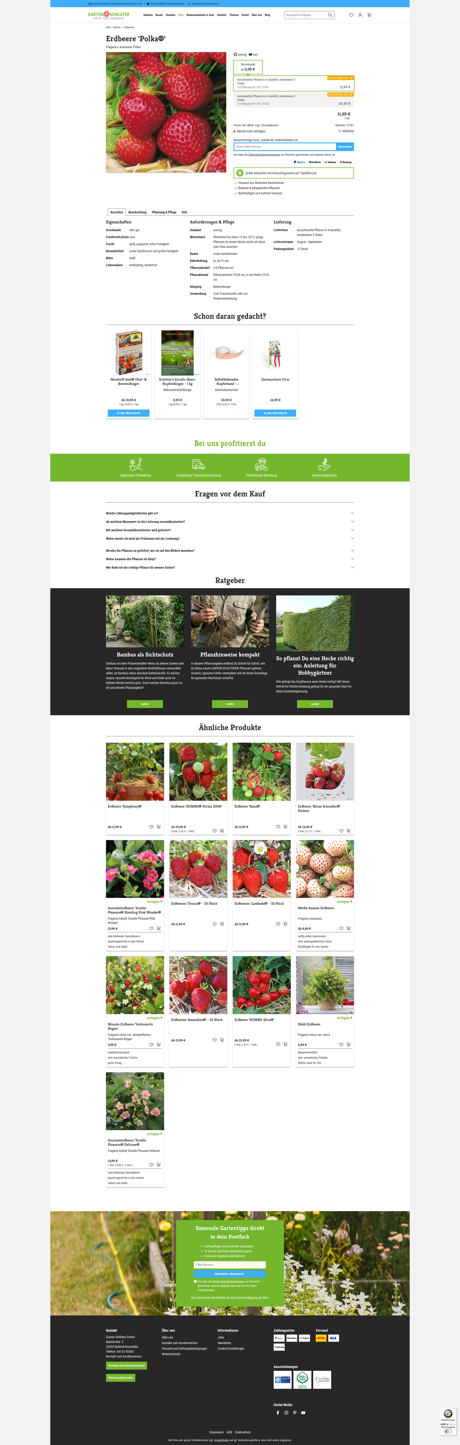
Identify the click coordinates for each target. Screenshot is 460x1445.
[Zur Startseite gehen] (108, 15)
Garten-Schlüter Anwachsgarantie (167, 3)
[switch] (448, 1431)
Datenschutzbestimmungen (264, 154)
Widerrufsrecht (171, 1354)
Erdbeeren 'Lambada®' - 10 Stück (259, 903)
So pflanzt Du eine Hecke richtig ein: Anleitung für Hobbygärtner (315, 665)
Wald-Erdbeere (309, 1024)
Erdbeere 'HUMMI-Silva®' (254, 1020)
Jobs (221, 1337)
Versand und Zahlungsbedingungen (184, 1348)
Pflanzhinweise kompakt (230, 654)
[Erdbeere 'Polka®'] (166, 112)
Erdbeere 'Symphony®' (125, 806)
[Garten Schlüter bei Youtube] (303, 1413)
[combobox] (305, 15)
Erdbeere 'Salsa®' (247, 806)
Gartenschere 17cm (275, 379)
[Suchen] (330, 15)
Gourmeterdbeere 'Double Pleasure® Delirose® (127, 1142)
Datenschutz (243, 1432)
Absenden (345, 146)
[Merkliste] (151, 826)
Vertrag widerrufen (120, 1377)
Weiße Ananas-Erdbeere (316, 908)
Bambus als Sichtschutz (145, 654)
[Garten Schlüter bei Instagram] (286, 1413)
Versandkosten (221, 1440)
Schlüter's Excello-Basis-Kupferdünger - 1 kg (177, 381)
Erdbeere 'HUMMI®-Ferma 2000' (196, 806)
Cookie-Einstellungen (231, 1348)
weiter (145, 704)
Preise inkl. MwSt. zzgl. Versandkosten (256, 125)
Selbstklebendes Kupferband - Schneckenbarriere (226, 381)
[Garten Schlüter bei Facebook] (278, 1413)
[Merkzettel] (351, 15)
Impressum (216, 1432)
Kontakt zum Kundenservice (206, 3)
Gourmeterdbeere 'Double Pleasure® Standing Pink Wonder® (134, 910)
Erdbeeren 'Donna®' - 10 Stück (194, 903)
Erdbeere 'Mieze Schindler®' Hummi (319, 808)
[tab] (117, 212)
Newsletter (224, 1343)
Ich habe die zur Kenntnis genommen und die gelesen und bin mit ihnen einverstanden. (228, 1286)
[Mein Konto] (360, 15)
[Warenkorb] (369, 15)
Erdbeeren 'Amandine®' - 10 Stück (196, 1020)
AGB (223, 1285)
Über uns (167, 1337)
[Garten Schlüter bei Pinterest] (295, 1413)
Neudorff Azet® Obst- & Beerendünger (129, 381)
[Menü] (454, 1409)
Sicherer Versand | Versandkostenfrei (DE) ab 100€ (117, 3)
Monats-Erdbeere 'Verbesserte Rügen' (130, 1026)
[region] (166, 112)
